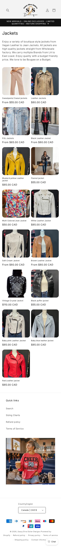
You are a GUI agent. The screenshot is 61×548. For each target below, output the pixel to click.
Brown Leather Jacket (41, 260)
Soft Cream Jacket (11, 260)
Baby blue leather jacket (42, 340)
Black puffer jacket (40, 300)
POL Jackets (8, 138)
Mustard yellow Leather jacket (13, 179)
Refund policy (13, 422)
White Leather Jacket (41, 220)
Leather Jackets (38, 98)
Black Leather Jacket (41, 138)
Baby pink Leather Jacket (14, 340)
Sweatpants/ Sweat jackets (14, 98)
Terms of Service (15, 428)
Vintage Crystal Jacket (12, 300)
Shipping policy (22, 540)
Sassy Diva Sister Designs (29, 532)
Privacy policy (34, 535)
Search (9, 408)
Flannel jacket (37, 178)
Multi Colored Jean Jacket (14, 220)
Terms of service (50, 535)
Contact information (40, 540)
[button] (7, 10)
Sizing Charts (13, 415)
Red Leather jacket (11, 380)
